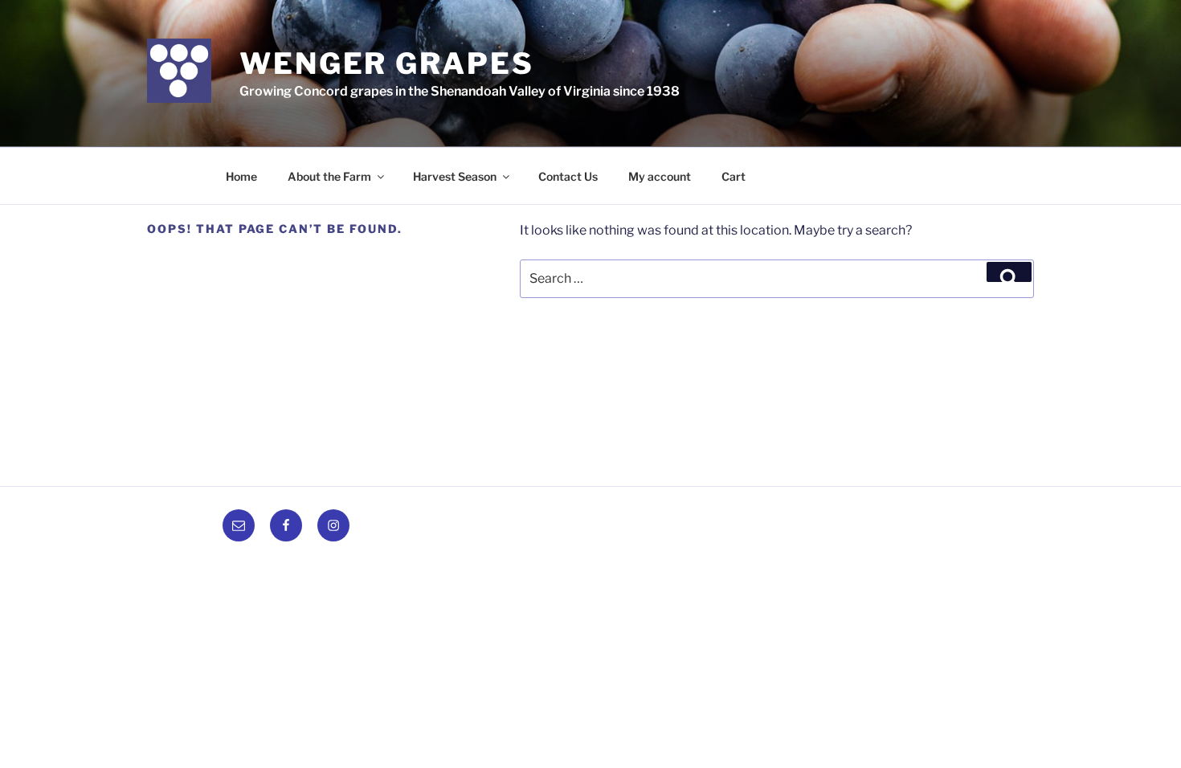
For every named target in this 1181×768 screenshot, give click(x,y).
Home (241, 176)
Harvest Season (455, 176)
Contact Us (568, 176)
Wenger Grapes (386, 63)
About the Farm (329, 176)
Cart (733, 176)
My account (659, 176)
